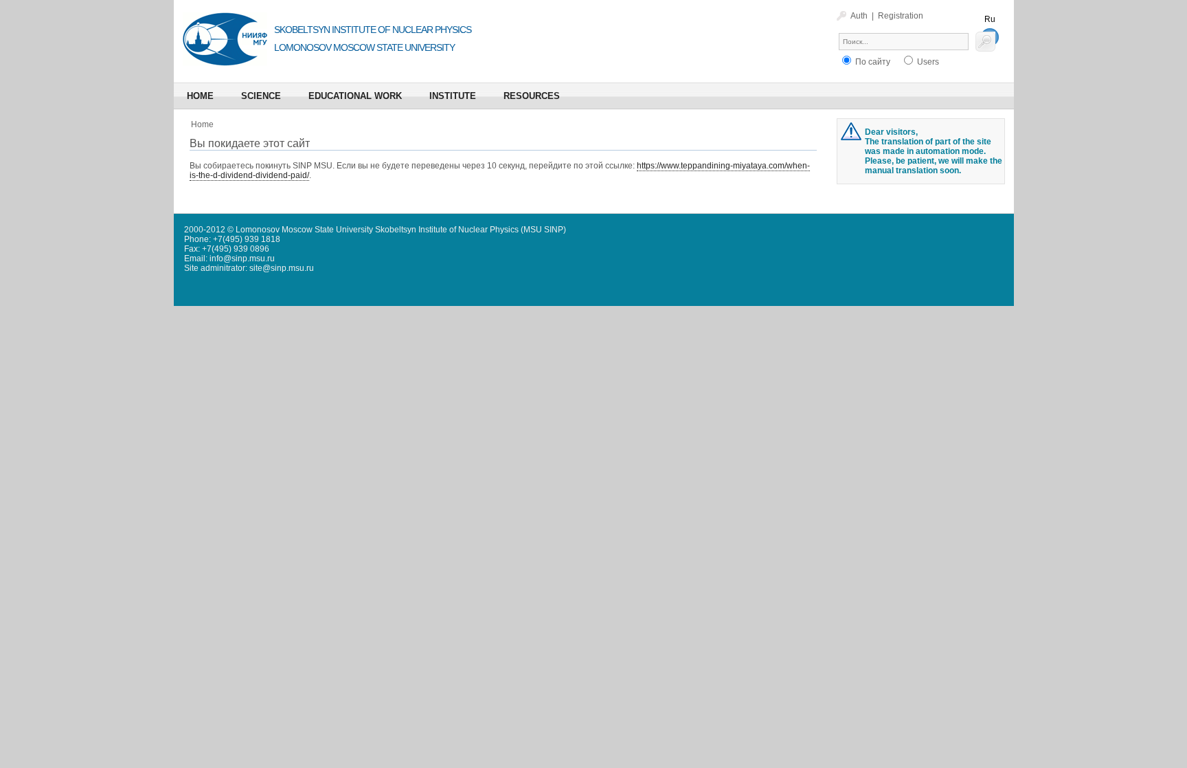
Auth (859, 16)
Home (202, 124)
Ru (989, 19)
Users (927, 62)
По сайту (871, 62)
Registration (900, 16)
